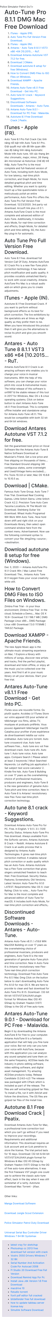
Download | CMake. (21, 62)
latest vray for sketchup (24, 1244)
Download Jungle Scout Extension (24, 1213)
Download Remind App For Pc (28, 1277)
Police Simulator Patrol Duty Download (26, 1222)
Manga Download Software (20, 1203)
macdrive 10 (17, 1288)
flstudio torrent (19, 1291)
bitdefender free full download (28, 1299)
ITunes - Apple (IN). (21, 44)
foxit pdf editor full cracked (26, 1295)
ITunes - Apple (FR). (21, 33)
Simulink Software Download (27, 1309)
